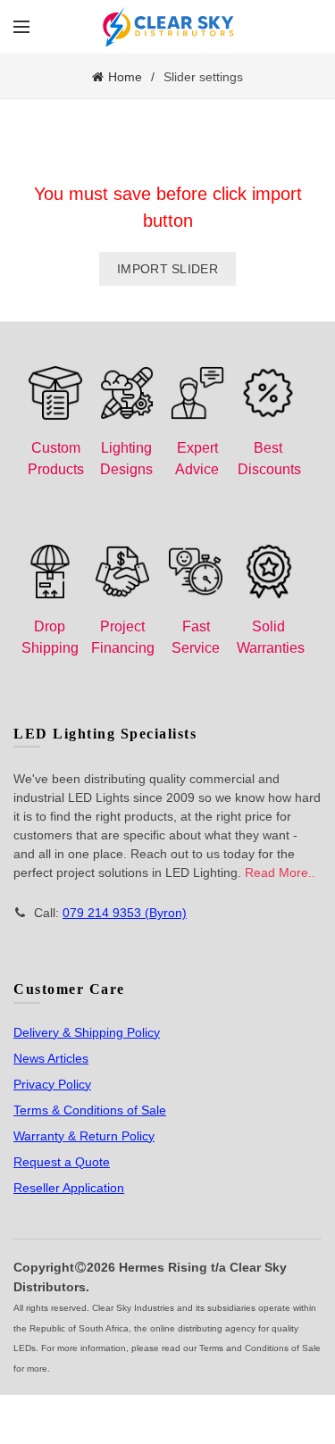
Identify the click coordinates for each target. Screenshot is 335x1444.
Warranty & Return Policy (84, 1136)
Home (125, 77)
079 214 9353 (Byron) (125, 913)
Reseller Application (68, 1188)
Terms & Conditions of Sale (89, 1110)
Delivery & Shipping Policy (86, 1032)
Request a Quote (61, 1162)
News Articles (50, 1058)
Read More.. (280, 872)
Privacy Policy (52, 1084)
